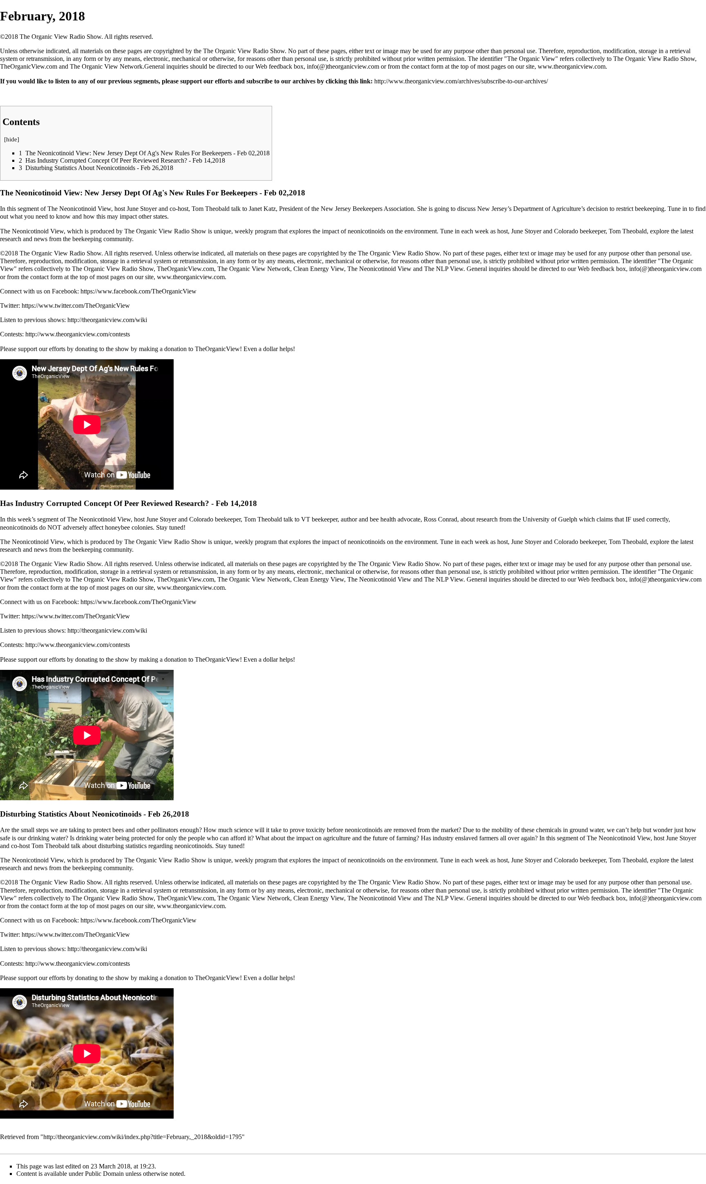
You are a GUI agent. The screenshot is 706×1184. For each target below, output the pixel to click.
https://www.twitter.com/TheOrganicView (76, 305)
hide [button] (11, 139)
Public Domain (104, 1173)
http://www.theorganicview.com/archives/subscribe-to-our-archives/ (461, 81)
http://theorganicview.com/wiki (107, 319)
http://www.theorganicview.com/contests (77, 334)
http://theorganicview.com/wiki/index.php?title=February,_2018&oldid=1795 (142, 1136)
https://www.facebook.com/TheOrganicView (138, 291)
